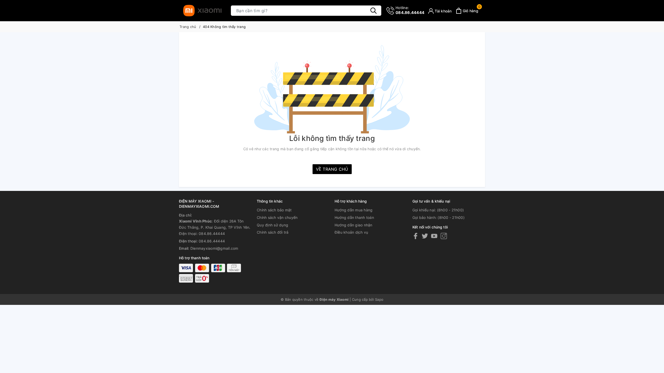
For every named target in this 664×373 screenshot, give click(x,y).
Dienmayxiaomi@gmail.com (214, 248)
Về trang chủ (332, 169)
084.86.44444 (410, 10)
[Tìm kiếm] (373, 11)
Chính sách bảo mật (274, 210)
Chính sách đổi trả (273, 232)
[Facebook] (415, 236)
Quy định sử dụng (272, 225)
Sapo (379, 299)
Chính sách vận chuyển (277, 217)
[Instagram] (444, 236)
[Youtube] (434, 236)
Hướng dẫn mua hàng (354, 210)
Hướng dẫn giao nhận (353, 225)
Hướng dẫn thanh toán (354, 217)
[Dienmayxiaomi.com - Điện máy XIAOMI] (202, 11)
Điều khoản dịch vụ (351, 232)
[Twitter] (425, 236)
